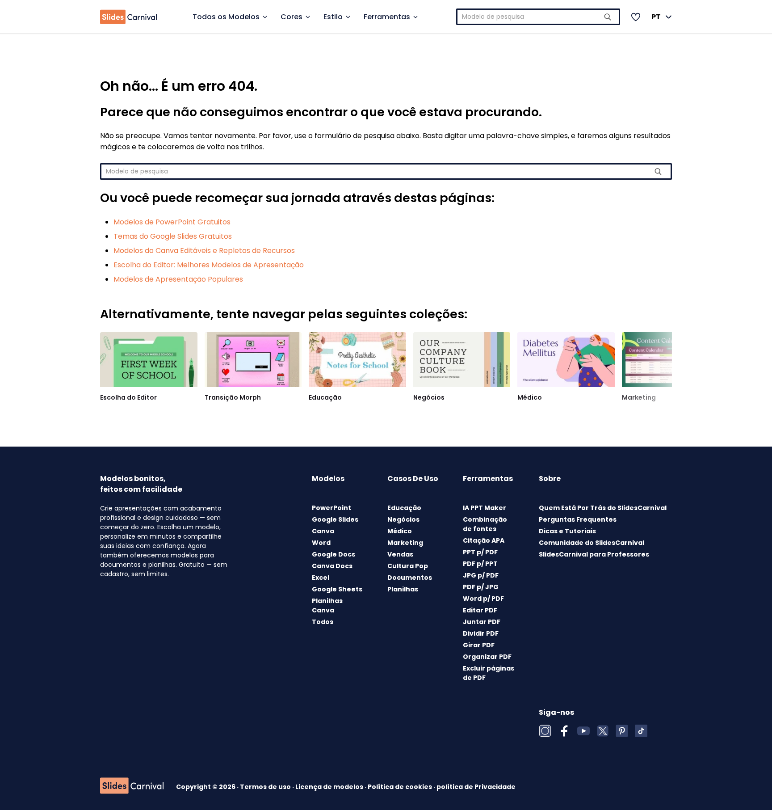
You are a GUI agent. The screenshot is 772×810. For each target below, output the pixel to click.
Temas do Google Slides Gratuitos (172, 236)
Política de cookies (400, 786)
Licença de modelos (330, 786)
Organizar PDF (487, 656)
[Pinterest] (622, 731)
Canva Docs (332, 565)
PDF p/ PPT (480, 563)
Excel (320, 577)
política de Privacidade (476, 786)
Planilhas (402, 589)
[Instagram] (545, 731)
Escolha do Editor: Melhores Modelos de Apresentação (208, 265)
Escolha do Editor (128, 397)
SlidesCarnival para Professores (594, 554)
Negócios (429, 397)
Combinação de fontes (485, 524)
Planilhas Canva (327, 605)
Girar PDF (479, 645)
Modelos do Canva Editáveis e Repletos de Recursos (204, 250)
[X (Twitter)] (602, 731)
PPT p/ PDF (480, 552)
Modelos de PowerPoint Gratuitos (172, 222)
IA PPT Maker (484, 507)
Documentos (409, 577)
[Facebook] (564, 731)
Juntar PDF (481, 621)
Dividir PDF (481, 633)
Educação (325, 397)
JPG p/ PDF (481, 575)
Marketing (639, 397)
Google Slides (335, 519)
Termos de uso (266, 786)
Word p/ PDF (483, 598)
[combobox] (538, 16)
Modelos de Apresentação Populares (178, 279)
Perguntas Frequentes (578, 519)
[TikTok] (641, 731)
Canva (323, 531)
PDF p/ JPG (481, 586)
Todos (322, 621)
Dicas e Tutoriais (567, 531)
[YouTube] (583, 731)
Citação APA (483, 540)
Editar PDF (480, 610)
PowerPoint (331, 507)
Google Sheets (337, 589)
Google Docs (333, 554)
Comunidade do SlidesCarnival (591, 542)
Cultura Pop (407, 565)
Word (321, 542)
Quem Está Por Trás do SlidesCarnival (603, 507)
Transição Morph (233, 397)
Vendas (400, 554)
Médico (529, 397)
